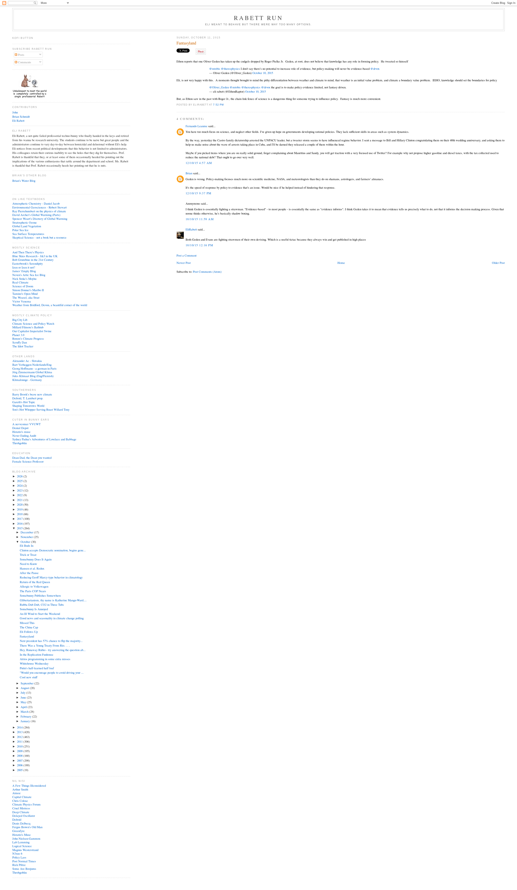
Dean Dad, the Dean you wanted (31, 458)
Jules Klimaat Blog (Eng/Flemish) (33, 376)
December (27, 532)
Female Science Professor (28, 461)
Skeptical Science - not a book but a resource (39, 237)
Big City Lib (19, 320)
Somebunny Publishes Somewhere (40, 595)
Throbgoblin (19, 443)
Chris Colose (20, 801)
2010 (20, 746)
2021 (20, 500)
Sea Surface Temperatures (28, 234)
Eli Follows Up (29, 632)
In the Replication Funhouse (36, 654)
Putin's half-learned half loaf (37, 668)
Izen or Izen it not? (23, 267)
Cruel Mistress (21, 808)
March (25, 711)
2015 (20, 528)
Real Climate (20, 282)
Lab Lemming (20, 842)
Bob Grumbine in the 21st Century (33, 260)
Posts (20, 55)
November (27, 537)
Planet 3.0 (18, 335)
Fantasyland (186, 43)
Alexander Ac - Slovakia (27, 361)
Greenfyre (18, 831)
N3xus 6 (17, 853)
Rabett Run (258, 18)
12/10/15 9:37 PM (198, 193)
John (15, 112)
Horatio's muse (21, 432)
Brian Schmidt (21, 116)
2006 (20, 765)
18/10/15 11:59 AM (200, 219)
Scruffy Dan (19, 342)
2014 (20, 727)
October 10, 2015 (262, 73)
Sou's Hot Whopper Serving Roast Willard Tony (40, 409)
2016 (20, 523)
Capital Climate (22, 797)
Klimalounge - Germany (27, 380)
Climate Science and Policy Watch (33, 323)
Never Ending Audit (24, 435)
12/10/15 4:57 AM (199, 163)
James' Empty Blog (24, 271)
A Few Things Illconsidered (29, 785)
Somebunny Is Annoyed (34, 609)
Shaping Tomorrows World (28, 406)
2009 (20, 751)
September (27, 683)
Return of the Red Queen (35, 582)
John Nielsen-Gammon (26, 838)
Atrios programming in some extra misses (45, 659)
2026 (20, 476)
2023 (20, 490)
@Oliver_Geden (219, 87)
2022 (20, 495)
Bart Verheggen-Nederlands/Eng (31, 365)
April (24, 707)
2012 (20, 737)
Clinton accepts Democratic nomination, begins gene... (53, 550)
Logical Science (22, 846)
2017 (20, 519)
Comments (24, 62)
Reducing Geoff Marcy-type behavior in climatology (51, 577)
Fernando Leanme (196, 126)
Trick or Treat (28, 555)
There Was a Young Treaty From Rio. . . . (45, 645)
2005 (20, 770)
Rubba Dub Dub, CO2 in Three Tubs (42, 604)
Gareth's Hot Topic (23, 402)
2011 (20, 741)
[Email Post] (225, 104)
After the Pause (29, 573)
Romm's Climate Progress (28, 338)
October (26, 542)
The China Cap (29, 627)
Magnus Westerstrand (25, 850)
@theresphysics (230, 69)
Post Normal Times (24, 861)
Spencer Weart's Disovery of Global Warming (39, 219)
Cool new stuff (28, 677)
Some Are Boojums (24, 869)
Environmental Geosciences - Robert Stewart (39, 207)
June (24, 697)
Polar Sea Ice (20, 230)
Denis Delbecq (21, 823)
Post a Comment (187, 255)
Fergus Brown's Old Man (27, 827)
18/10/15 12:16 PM (199, 245)
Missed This (27, 623)
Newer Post (184, 263)
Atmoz (16, 793)
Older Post (498, 263)
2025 (20, 481)
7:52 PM (218, 104)
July (23, 692)
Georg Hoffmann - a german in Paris (34, 368)
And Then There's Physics (28, 252)
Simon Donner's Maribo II (28, 290)
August (25, 688)
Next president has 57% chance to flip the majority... (51, 641)
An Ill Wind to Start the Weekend (40, 614)
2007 (20, 760)
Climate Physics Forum (26, 804)
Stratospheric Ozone (24, 222)
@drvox (374, 69)
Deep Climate (20, 812)
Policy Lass (19, 857)
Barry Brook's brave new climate (32, 394)
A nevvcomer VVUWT (26, 424)
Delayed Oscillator (23, 816)
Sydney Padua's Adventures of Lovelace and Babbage (44, 439)
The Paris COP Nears (33, 591)
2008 (20, 756)
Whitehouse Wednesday (34, 663)
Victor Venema (21, 301)
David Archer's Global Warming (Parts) (36, 215)
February (26, 716)
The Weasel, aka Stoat (25, 297)
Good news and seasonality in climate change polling (52, 618)
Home (341, 263)
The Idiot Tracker (22, 346)
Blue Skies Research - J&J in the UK (35, 256)
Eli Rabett (18, 120)
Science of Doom (22, 286)
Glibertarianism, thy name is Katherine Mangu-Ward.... (53, 600)
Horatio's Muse (21, 835)
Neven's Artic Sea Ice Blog (28, 275)
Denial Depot (20, 428)
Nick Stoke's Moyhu (24, 279)
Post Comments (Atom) (207, 272)
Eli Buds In (26, 545)
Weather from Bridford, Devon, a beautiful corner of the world (49, 305)
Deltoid (16, 819)
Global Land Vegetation (26, 226)
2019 (20, 509)
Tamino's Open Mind (25, 294)
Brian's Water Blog (23, 181)
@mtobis (214, 69)
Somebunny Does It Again (35, 559)
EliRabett (191, 229)
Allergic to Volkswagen (34, 586)
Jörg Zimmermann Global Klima (32, 372)
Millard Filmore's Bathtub (27, 327)
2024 (20, 485)
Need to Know (28, 564)
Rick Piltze (19, 865)
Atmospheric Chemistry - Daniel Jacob (36, 203)
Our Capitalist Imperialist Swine (31, 331)
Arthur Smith (20, 789)
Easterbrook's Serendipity (27, 263)
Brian (189, 173)
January (26, 721)
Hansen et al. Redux (32, 568)
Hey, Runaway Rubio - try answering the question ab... (53, 650)
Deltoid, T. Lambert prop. (27, 398)
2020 (20, 504)
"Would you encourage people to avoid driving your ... (52, 672)
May (24, 702)
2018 (20, 514)
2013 (20, 732)
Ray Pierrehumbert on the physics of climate (39, 211)
